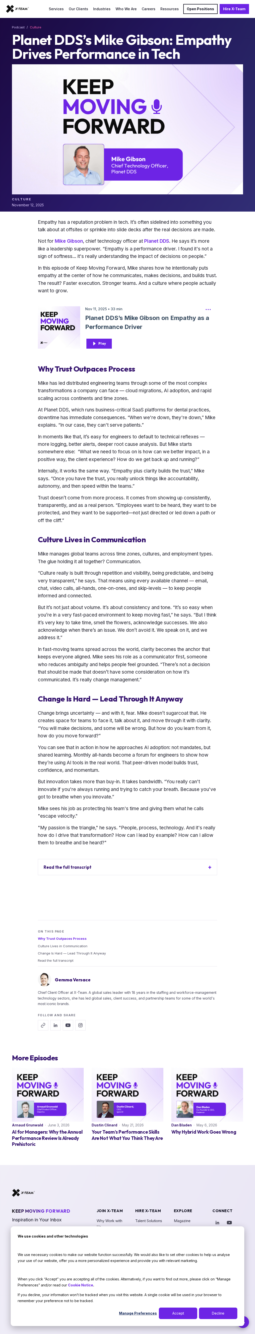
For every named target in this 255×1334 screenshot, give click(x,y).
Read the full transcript (67, 867)
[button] (208, 310)
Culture (35, 27)
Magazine (182, 1220)
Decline (218, 1313)
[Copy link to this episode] (43, 1025)
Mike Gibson (69, 241)
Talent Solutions (148, 1220)
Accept (178, 1313)
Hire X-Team (234, 9)
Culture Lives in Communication (62, 946)
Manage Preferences (138, 1313)
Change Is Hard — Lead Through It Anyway (72, 953)
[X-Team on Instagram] (80, 1025)
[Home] (17, 9)
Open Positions (200, 9)
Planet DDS (156, 241)
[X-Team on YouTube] (68, 1025)
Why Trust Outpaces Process (62, 939)
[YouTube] (229, 1223)
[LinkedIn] (217, 1223)
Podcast (18, 27)
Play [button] (102, 343)
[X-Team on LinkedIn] (55, 1025)
